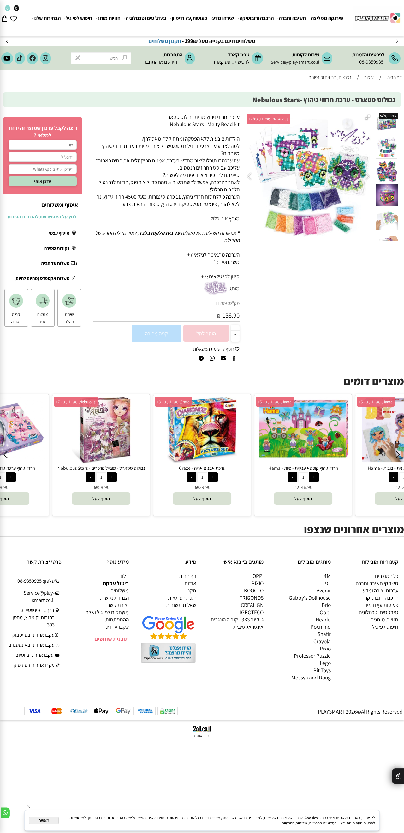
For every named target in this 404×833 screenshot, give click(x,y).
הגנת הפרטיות (182, 597)
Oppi (325, 612)
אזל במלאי (388, 116)
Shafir (324, 634)
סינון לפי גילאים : (223, 276)
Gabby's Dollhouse (310, 597)
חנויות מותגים (384, 619)
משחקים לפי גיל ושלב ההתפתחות (107, 616)
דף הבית (187, 576)
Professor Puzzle (312, 655)
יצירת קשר (118, 605)
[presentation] (7, 41)
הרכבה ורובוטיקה (257, 18)
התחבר (151, 61)
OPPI (258, 576)
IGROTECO (252, 612)
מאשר (44, 820)
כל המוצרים (386, 576)
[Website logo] (376, 15)
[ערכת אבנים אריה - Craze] (115, 461)
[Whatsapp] (5, 813)
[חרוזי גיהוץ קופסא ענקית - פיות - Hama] (215, 458)
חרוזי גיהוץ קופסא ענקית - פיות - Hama (216, 468)
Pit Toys (322, 670)
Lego (325, 663)
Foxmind (321, 626)
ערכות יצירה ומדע (380, 590)
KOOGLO (254, 590)
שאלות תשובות (181, 605)
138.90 (231, 315)
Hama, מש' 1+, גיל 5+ (187, 402)
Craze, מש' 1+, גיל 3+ (85, 402)
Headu (323, 619)
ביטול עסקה (116, 583)
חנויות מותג (109, 18)
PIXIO (258, 583)
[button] (368, 117)
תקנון (190, 590)
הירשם (170, 61)
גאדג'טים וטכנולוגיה (146, 18)
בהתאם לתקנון (140, 40)
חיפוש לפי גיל (79, 18)
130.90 (319, 487)
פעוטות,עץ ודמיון (381, 605)
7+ (204, 276)
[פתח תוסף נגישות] (398, 776)
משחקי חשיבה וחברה (377, 583)
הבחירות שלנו (47, 18)
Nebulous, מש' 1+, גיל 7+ (268, 119)
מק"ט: (234, 303)
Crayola (322, 641)
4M (327, 576)
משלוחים (119, 590)
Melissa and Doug (311, 677)
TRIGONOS (252, 597)
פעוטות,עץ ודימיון (189, 18)
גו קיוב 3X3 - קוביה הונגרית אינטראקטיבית (237, 623)
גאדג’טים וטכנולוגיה (378, 612)
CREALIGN (252, 605)
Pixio (325, 648)
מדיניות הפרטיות (294, 823)
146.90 (218, 487)
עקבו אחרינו (116, 626)
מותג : (233, 288)
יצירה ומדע (223, 18)
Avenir (324, 590)
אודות (190, 583)
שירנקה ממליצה (327, 18)
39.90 (117, 487)
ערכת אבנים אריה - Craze (115, 468)
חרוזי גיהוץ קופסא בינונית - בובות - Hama (316, 468)
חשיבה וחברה (292, 18)
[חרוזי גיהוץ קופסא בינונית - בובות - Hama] (316, 461)
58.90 (16, 487)
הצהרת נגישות (114, 597)
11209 (221, 303)
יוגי (328, 583)
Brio (326, 605)
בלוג (124, 576)
